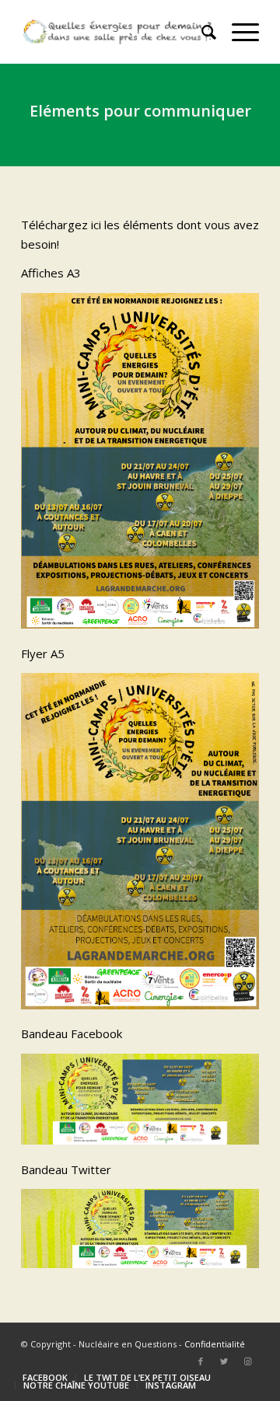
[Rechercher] (201, 32)
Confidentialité (214, 1344)
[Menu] (237, 32)
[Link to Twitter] (224, 1361)
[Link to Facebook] (200, 1361)
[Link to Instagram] (247, 1361)
